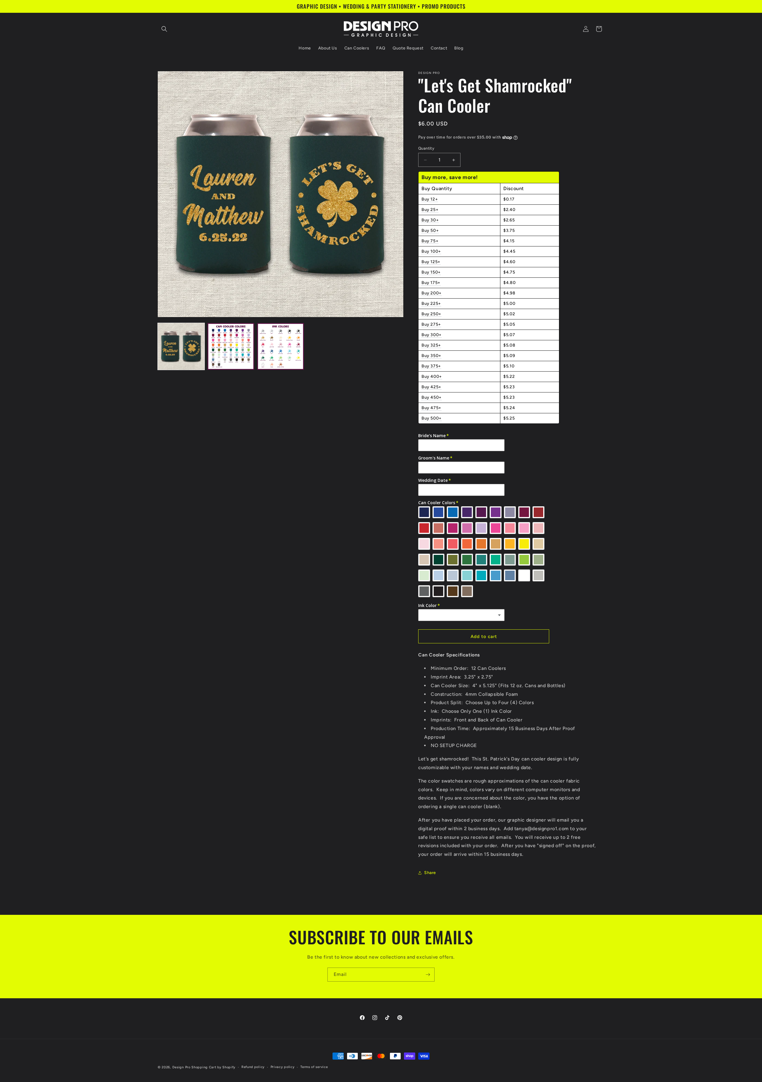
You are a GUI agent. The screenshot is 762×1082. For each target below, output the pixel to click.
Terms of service (314, 1067)
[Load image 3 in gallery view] (280, 346)
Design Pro (181, 1067)
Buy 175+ (431, 282)
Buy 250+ (431, 313)
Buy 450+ (431, 397)
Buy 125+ (431, 261)
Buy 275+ (431, 324)
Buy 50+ (430, 230)
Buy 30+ (430, 220)
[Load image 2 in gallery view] (230, 346)
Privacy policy (283, 1067)
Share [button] (430, 872)
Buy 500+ (431, 418)
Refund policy (253, 1067)
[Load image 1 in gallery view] (181, 346)
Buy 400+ (431, 376)
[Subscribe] (427, 975)
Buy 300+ (431, 334)
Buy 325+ (431, 345)
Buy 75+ (429, 240)
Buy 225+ (431, 303)
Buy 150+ (431, 272)
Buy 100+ (431, 251)
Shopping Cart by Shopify (213, 1067)
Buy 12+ (429, 199)
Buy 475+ (431, 407)
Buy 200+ (431, 293)
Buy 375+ (431, 366)
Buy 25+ (429, 209)
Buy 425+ (431, 386)
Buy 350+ (431, 355)
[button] (164, 28)
